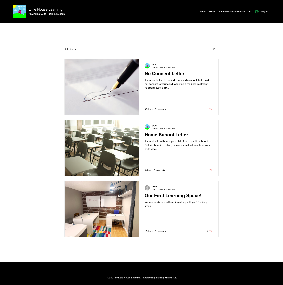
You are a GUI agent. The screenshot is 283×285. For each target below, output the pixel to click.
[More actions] (212, 66)
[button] (214, 49)
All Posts (70, 49)
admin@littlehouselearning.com (235, 11)
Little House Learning (45, 9)
